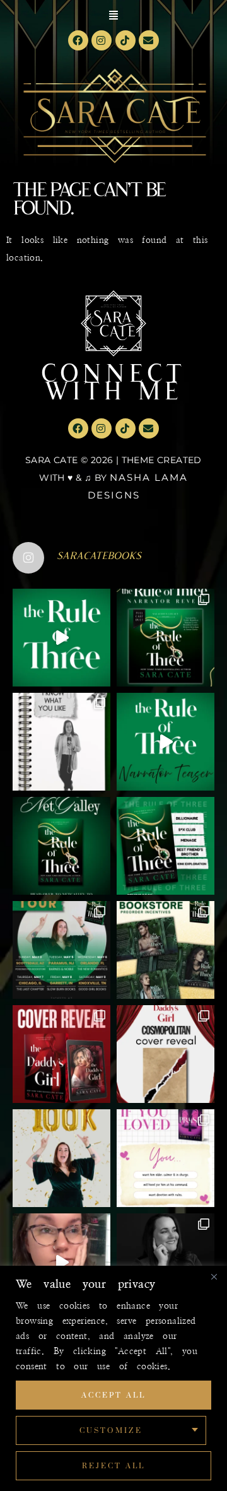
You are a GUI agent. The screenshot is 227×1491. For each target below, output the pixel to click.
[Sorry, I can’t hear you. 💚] (61, 1262)
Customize (111, 1430)
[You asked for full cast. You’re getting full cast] (165, 638)
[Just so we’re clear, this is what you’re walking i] (165, 846)
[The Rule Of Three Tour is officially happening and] (61, 950)
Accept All (113, 1395)
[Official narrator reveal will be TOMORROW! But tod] (165, 742)
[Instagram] (101, 40)
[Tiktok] (125, 40)
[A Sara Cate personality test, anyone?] (165, 1158)
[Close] (213, 1276)
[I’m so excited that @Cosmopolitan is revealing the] (165, 1054)
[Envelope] (149, 40)
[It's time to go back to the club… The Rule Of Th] (61, 846)
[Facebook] (78, 40)
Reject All (114, 1465)
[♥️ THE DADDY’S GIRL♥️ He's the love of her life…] (61, 1054)
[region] (113, 1378)
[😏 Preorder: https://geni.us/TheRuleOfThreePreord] (61, 638)
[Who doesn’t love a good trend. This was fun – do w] (61, 742)
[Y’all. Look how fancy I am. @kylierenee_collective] (165, 1262)
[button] (113, 15)
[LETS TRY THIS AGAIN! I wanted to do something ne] (165, 950)
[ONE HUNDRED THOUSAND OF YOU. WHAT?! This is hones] (61, 1158)
